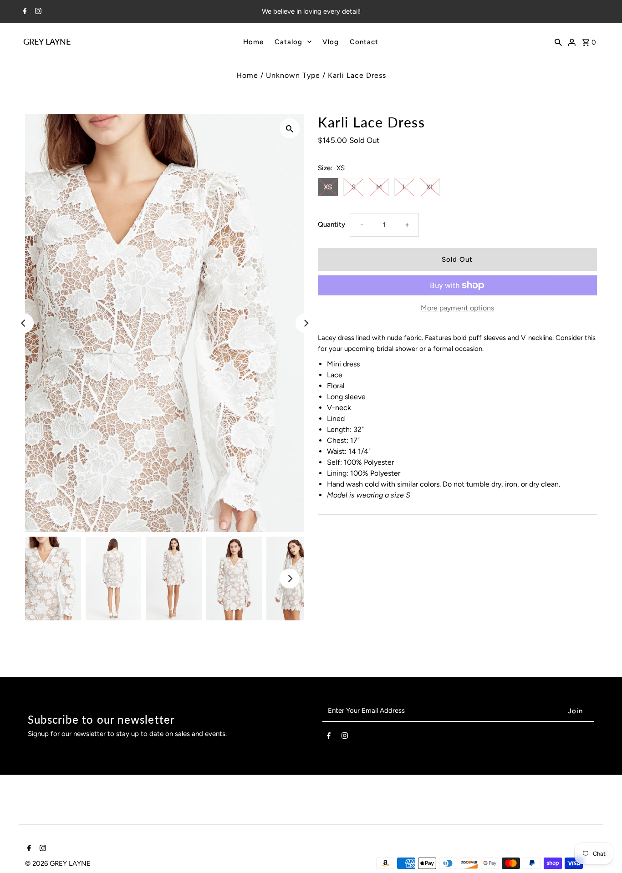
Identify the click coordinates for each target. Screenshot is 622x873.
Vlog (330, 42)
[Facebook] (24, 12)
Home (253, 42)
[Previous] (24, 323)
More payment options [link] (457, 308)
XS (328, 187)
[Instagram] (37, 12)
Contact (364, 42)
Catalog (288, 42)
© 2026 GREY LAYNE (58, 863)
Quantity (331, 224)
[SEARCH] (558, 41)
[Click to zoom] (290, 128)
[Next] (306, 323)
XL (430, 187)
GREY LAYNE (47, 41)
